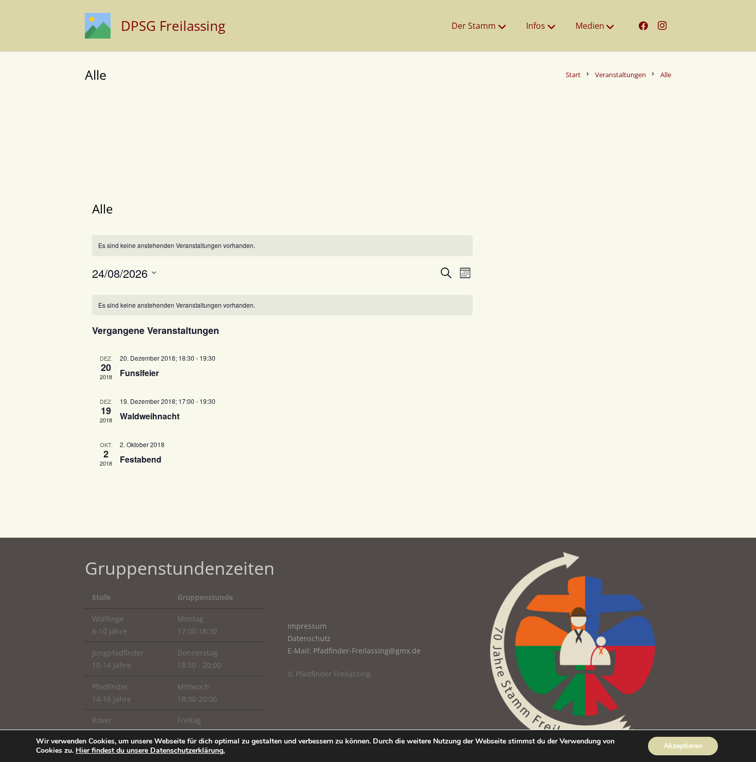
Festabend (140, 459)
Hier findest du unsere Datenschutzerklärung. (150, 750)
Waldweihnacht (149, 416)
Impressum (307, 626)
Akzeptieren (683, 746)
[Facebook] (643, 25)
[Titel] (98, 26)
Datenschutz (309, 638)
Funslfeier (139, 373)
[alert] (282, 305)
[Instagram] (662, 25)
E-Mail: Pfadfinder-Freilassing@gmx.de (354, 650)
